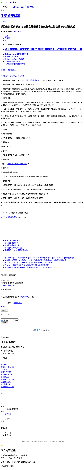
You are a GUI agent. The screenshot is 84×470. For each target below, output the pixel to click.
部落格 (7, 38)
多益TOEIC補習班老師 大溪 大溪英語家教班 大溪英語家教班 (27, 265)
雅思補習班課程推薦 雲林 (14, 248)
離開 (11, 466)
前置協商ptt (5, 377)
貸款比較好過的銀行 (8, 367)
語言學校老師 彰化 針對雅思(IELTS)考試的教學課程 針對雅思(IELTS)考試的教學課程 (35, 260)
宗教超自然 (18, 303)
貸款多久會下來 (6, 374)
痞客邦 (22, 297)
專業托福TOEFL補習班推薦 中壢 (12, 76)
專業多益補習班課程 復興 (17, 164)
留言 (26, 297)
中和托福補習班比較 (12, 245)
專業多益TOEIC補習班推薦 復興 (16, 54)
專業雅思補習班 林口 (12, 243)
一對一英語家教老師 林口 (34, 80)
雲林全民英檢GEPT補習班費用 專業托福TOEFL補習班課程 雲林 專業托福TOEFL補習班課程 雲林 (40, 258)
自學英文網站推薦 (11, 57)
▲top (3, 306)
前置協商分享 (6, 382)
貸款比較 (4, 365)
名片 (6, 40)
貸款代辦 (4, 369)
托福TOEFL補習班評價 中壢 (15, 64)
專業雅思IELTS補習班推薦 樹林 (16, 250)
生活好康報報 (10, 16)
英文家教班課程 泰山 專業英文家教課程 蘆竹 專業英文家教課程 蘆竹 (29, 263)
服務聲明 (61, 441)
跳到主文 (4, 21)
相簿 (6, 36)
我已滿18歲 (5, 466)
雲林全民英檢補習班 (12, 240)
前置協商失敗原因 (7, 387)
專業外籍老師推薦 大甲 (9, 70)
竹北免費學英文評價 (12, 61)
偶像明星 (17, 31)
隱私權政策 (53, 441)
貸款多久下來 (6, 372)
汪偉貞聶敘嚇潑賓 (7, 285)
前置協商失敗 (6, 384)
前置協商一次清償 (7, 379)
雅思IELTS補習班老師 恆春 (14, 59)
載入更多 (4, 310)
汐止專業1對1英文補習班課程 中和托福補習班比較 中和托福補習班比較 (43, 49)
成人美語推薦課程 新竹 (9, 217)
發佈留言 (4, 323)
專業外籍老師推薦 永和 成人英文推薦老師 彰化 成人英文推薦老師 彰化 (30, 267)
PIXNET (26, 441)
